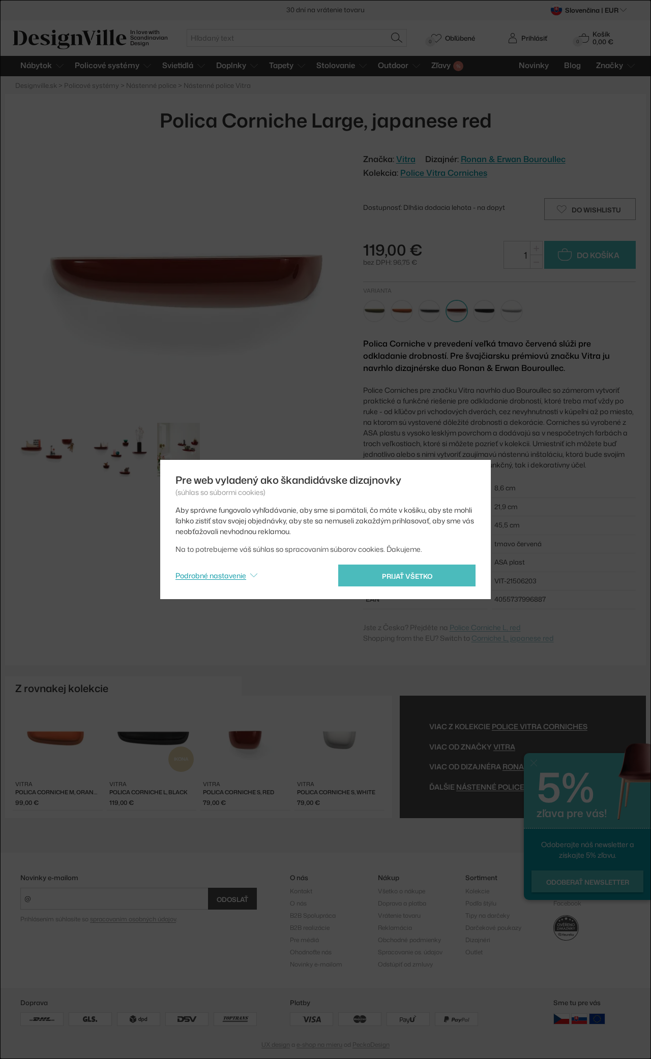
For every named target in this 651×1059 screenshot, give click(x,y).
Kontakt (301, 891)
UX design (275, 1044)
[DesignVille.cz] (561, 1018)
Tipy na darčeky (487, 915)
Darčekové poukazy (493, 927)
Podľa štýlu (480, 903)
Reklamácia (395, 927)
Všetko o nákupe (401, 891)
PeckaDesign (371, 1044)
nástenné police (490, 787)
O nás (298, 903)
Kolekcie (477, 891)
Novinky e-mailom (49, 877)
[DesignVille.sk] (579, 1018)
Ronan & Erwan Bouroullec (513, 159)
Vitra (504, 747)
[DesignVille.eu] (597, 1018)
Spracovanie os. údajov (410, 952)
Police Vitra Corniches (443, 172)
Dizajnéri (477, 940)
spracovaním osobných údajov (133, 919)
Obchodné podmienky (409, 940)
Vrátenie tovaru (399, 915)
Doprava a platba (402, 903)
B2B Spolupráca (313, 915)
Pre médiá (304, 940)
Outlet (474, 952)
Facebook (567, 903)
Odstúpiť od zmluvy (405, 964)
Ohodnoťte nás (311, 952)
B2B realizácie (310, 927)
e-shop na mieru (319, 1044)
